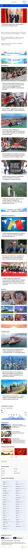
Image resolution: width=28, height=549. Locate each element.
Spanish (19, 510)
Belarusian (7, 486)
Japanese (6, 526)
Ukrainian (20, 521)
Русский (3, 473)
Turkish (19, 519)
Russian (19, 504)
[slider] (1, 410)
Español (15, 468)
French (6, 506)
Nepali (18, 490)
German (6, 508)
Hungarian (7, 519)
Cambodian (6, 493)
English (2, 468)
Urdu (18, 524)
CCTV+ (2, 475)
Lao (17, 482)
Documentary (17, 473)
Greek (6, 510)
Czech (5, 497)
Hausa (5, 513)
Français (3, 470)
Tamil (18, 515)
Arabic (6, 484)
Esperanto (7, 501)
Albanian (6, 482)
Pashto (18, 499)
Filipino (6, 504)
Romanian (20, 501)
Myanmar (20, 488)
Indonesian (8, 521)
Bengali (5, 488)
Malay (20, 484)
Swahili (19, 513)
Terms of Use (10, 546)
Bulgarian (7, 490)
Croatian (6, 495)
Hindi (5, 517)
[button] (11, 457)
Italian (5, 524)
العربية (15, 470)
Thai (18, 517)
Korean (6, 528)
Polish (18, 495)
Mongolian (20, 486)
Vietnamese (20, 526)
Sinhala (19, 508)
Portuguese (20, 497)
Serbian (19, 506)
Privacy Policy (3, 546)
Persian (19, 493)
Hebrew (6, 515)
